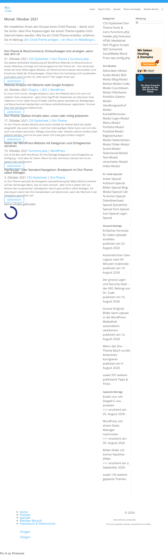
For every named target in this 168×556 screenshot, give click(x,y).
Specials (116, 9)
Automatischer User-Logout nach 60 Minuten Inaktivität (117, 259)
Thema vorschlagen (132, 9)
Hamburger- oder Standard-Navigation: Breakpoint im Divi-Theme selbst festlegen (48, 171)
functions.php (79, 59)
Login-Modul (120, 118)
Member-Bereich (151, 9)
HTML (107, 40)
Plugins (34, 90)
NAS (105, 45)
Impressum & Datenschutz (38, 523)
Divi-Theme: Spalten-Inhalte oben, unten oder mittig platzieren (46, 116)
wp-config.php (120, 58)
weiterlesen (14, 81)
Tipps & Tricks (104, 9)
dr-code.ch (144, 512)
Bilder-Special (112, 187)
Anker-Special (112, 179)
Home (92, 9)
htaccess (125, 36)
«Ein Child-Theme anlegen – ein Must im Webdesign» (59, 40)
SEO (44, 90)
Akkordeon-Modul (115, 71)
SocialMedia (111, 53)
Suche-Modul (111, 149)
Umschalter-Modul (115, 162)
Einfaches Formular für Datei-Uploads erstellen (116, 234)
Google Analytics (143, 520)
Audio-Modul (111, 75)
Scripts (124, 45)
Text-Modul (110, 157)
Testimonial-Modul (115, 153)
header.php (110, 36)
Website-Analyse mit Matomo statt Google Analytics (39, 85)
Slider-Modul (120, 144)
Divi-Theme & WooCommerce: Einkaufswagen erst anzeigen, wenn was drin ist (48, 52)
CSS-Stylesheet (38, 59)
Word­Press (57, 90)
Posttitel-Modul (113, 131)
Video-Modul (111, 166)
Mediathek (118, 40)
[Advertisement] (148, 146)
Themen (25, 515)
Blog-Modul (120, 79)
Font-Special (121, 209)
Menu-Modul (111, 123)
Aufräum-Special (114, 183)
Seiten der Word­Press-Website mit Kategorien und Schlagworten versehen (47, 144)
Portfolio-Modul (113, 127)
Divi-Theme (59, 59)
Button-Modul (112, 84)
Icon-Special (111, 213)
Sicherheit (115, 49)
